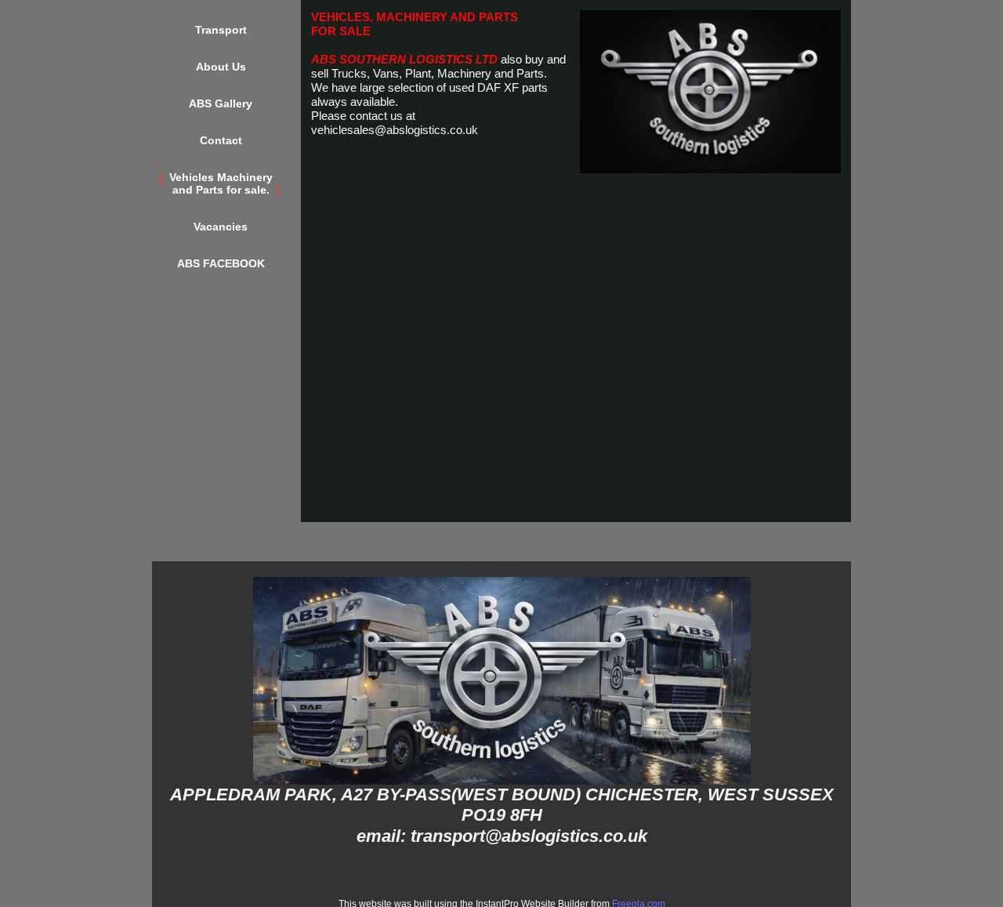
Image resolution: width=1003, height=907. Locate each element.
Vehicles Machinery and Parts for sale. (221, 183)
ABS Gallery (220, 103)
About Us (221, 66)
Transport (221, 30)
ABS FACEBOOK (221, 263)
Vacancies (221, 226)
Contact (221, 140)
